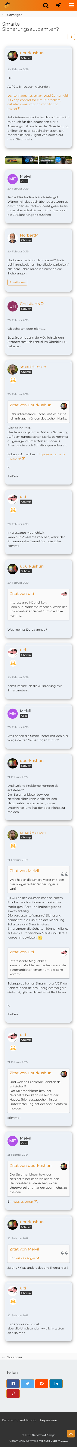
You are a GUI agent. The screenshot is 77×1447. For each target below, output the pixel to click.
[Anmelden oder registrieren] (58, 5)
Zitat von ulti (22, 593)
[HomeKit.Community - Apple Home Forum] (7, 5)
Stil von (38, 1435)
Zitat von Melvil (24, 870)
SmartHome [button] (17, 282)
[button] (45, 5)
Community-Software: (38, 1440)
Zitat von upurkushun (31, 405)
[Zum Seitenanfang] (71, 1433)
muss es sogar (22, 1201)
